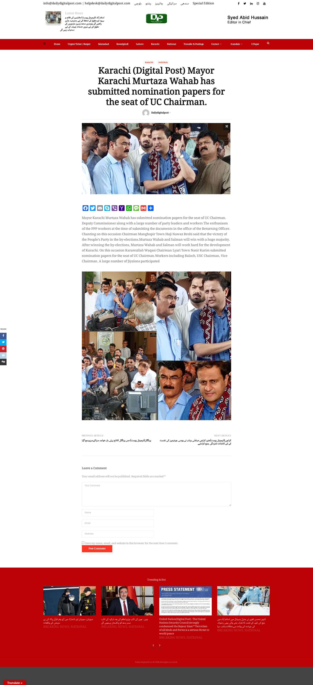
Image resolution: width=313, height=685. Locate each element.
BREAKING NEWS (56, 627)
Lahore (139, 44)
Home (57, 44)
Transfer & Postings (194, 44)
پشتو (148, 3)
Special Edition (203, 3)
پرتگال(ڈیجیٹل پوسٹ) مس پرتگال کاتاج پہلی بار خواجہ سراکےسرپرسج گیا (116, 440)
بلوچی (137, 3)
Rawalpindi (122, 44)
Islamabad (103, 44)
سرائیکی (172, 3)
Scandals (235, 44)
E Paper (255, 44)
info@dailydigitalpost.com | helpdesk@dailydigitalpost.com (86, 3)
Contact (215, 44)
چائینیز (159, 3)
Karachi (155, 44)
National (171, 44)
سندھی (185, 3)
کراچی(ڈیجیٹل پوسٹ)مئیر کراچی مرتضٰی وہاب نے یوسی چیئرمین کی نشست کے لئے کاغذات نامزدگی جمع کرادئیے (195, 442)
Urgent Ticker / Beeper (79, 44)
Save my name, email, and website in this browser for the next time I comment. (131, 543)
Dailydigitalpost (160, 113)
